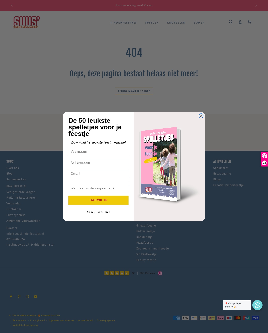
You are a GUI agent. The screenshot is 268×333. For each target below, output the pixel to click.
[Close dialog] (201, 116)
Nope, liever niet (98, 212)
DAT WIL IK (98, 200)
